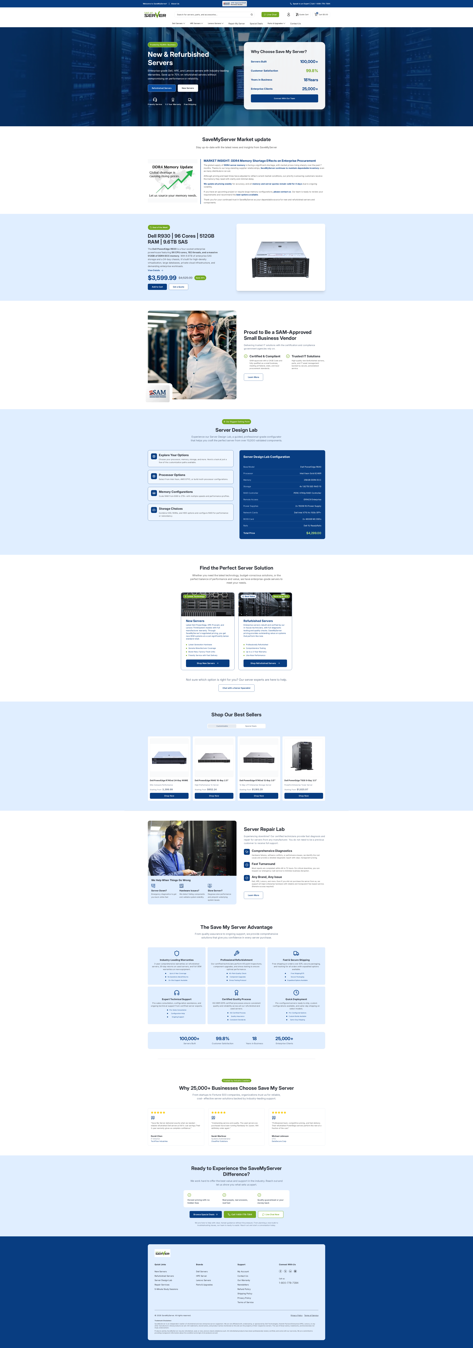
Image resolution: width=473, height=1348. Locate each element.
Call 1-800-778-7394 (241, 1214)
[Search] (251, 14)
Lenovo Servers (203, 1280)
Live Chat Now (272, 1214)
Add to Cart (157, 287)
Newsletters (243, 1284)
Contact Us (242, 1276)
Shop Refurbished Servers (263, 663)
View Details (154, 270)
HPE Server (201, 1276)
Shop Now (169, 796)
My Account (243, 1271)
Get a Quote (178, 287)
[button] (321, 14)
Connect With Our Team (284, 98)
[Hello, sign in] (288, 14)
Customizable (222, 726)
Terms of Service (245, 1302)
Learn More (253, 377)
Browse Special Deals (204, 1214)
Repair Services (162, 1284)
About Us (175, 4)
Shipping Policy (244, 1293)
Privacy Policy (244, 1298)
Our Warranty (243, 1280)
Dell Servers (202, 1271)
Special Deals (251, 726)
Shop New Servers (206, 663)
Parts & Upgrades (204, 1284)
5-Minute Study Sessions (166, 1289)
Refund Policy (244, 1289)
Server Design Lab (163, 1280)
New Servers (188, 88)
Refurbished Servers (162, 88)
